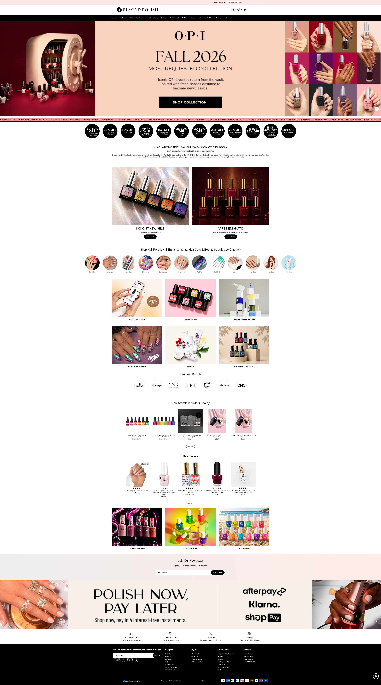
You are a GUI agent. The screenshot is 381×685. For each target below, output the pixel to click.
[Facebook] (115, 660)
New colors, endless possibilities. (150, 232)
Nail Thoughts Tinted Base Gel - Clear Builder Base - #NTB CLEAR (243, 491)
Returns (220, 659)
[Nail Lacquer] (110, 262)
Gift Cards (168, 659)
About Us (168, 654)
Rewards (228, 18)
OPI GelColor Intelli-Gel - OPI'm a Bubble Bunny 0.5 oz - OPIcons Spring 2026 (164, 492)
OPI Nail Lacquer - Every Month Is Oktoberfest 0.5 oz (217, 491)
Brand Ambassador (250, 661)
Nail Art (193, 18)
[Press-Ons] (128, 262)
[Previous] (371, 109)
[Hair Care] (270, 262)
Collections (219, 18)
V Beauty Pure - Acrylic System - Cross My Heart (243, 436)
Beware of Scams (170, 670)
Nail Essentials (174, 18)
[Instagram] (123, 660)
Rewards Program (197, 659)
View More (190, 446)
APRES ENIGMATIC (231, 228)
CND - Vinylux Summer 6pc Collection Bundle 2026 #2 (164, 436)
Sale (131, 18)
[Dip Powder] (145, 262)
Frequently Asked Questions (226, 654)
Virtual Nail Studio (197, 661)
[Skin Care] (288, 262)
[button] (376, 676)
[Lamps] (235, 262)
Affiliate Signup (248, 659)
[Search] (233, 10)
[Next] (377, 109)
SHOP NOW (150, 236)
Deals (219, 670)
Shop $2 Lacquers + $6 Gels (198, 2)
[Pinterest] (128, 660)
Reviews (167, 656)
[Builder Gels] (181, 262)
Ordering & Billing (223, 661)
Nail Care (185, 18)
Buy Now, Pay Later (224, 667)
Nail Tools (164, 18)
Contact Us (221, 664)
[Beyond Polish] (138, 10)
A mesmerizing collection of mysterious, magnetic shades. (231, 232)
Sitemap (203, 681)
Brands (114, 18)
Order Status (195, 656)
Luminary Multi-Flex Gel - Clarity (137, 490)
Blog (166, 661)
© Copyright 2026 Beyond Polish (171, 681)
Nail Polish (139, 18)
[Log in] (242, 10)
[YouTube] (136, 660)
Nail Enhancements (152, 18)
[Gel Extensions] (163, 262)
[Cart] (245, 10)
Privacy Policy (169, 664)
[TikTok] (132, 660)
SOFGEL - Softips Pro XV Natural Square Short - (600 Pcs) (190, 436)
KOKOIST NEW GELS (150, 228)
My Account (195, 654)
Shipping (220, 656)
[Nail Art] (199, 262)
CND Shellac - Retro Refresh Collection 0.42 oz (137, 436)
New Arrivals (123, 18)
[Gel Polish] (92, 262)
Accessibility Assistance (132, 681)
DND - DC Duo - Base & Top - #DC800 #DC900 (190, 491)
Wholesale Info (248, 656)
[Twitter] (119, 660)
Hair (200, 18)
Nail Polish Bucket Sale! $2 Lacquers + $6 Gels (35, 119)
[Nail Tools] (217, 262)
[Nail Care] (253, 262)
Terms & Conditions (171, 667)
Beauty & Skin (208, 18)
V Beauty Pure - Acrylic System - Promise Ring (217, 436)
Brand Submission (249, 654)
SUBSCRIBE (158, 655)
